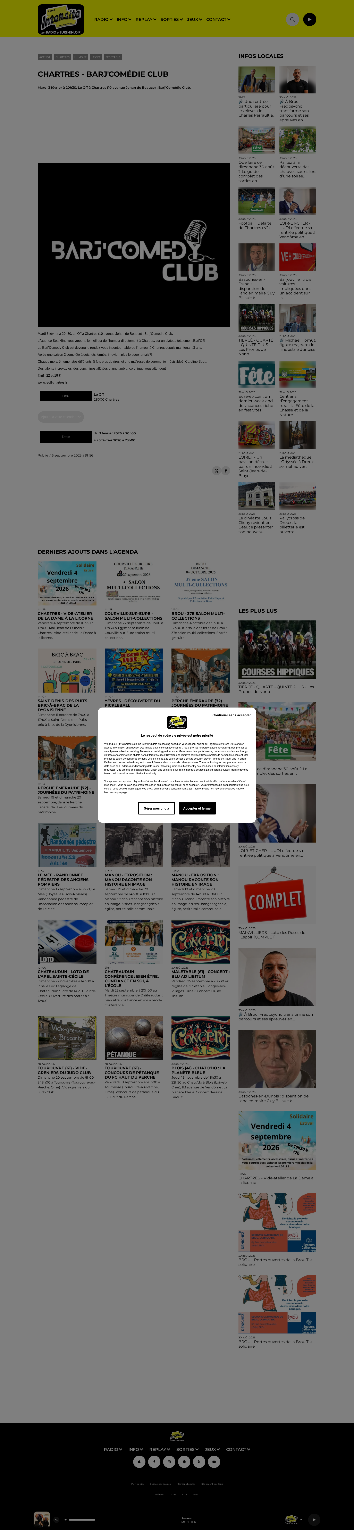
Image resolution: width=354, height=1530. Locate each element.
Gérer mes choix (156, 808)
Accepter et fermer (197, 808)
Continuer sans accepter (231, 715)
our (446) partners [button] (123, 743)
